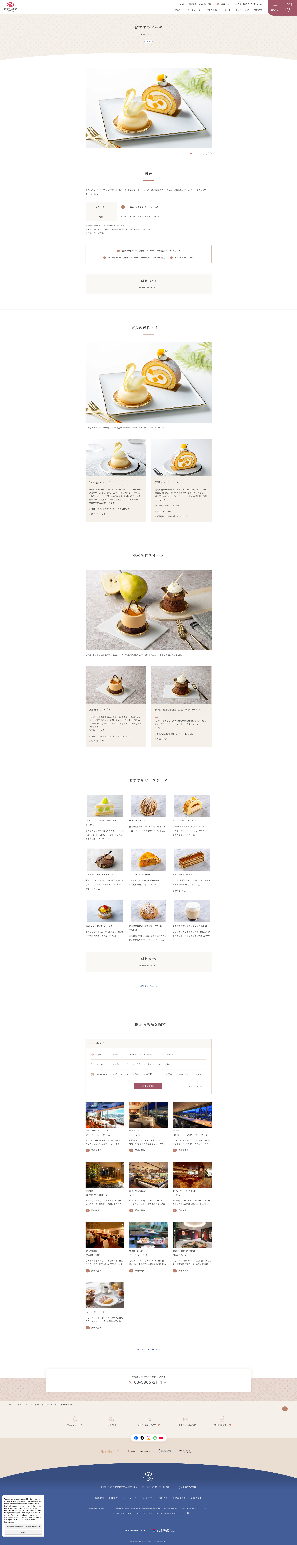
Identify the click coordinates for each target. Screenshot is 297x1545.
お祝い (199, 1074)
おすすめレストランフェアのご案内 (45, 1404)
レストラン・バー (23, 1404)
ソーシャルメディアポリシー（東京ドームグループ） (125, 1513)
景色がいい (184, 1074)
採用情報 (163, 1498)
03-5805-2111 (247, 4)
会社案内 (113, 1498)
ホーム (11, 1404)
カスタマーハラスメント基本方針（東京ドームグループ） (167, 1513)
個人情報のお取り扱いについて (100, 1508)
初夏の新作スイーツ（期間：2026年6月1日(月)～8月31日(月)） (150, 251)
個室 (137, 1074)
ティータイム (149, 1054)
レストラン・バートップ (148, 1349)
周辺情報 (192, 4)
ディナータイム (167, 1054)
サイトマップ (129, 1498)
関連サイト (196, 1498)
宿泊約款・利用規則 (170, 1508)
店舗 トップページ (148, 986)
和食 (169, 1064)
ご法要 (169, 1074)
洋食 (139, 1064)
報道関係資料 (179, 1498)
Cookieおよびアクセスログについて (195, 1508)
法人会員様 (146, 1498)
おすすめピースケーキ (184, 257)
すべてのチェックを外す (197, 1086)
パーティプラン (121, 1074)
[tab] (191, 153)
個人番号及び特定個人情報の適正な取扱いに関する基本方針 (136, 1508)
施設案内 (99, 1498)
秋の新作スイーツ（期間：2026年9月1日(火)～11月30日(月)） (136, 257)
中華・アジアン (154, 1064)
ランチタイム (131, 1054)
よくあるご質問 (205, 4)
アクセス (183, 4)
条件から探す (148, 1086)
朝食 (117, 1054)
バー (128, 1064)
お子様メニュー (152, 1074)
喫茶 (117, 1064)
